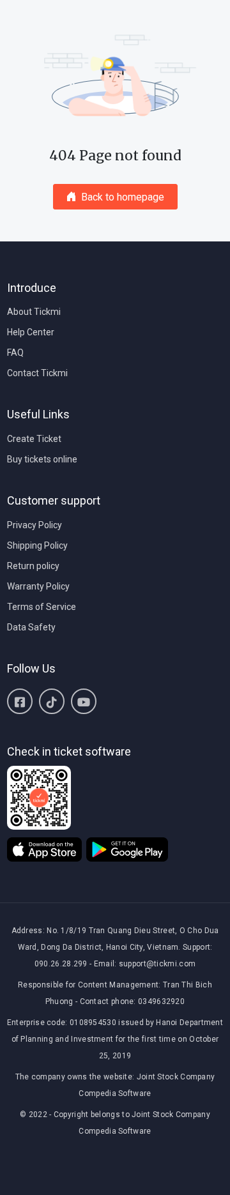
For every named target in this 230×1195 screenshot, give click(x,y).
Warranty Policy (38, 586)
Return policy (33, 566)
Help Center (30, 332)
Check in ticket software (69, 751)
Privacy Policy (34, 525)
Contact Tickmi (37, 373)
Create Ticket (34, 439)
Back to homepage (122, 197)
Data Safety (31, 627)
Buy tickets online (42, 459)
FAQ (15, 352)
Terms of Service (41, 607)
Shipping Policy (37, 545)
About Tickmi (34, 312)
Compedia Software (115, 1093)
